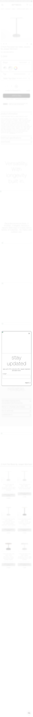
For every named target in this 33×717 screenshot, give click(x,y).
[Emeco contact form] (29, 713)
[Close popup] (29, 333)
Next (27, 383)
